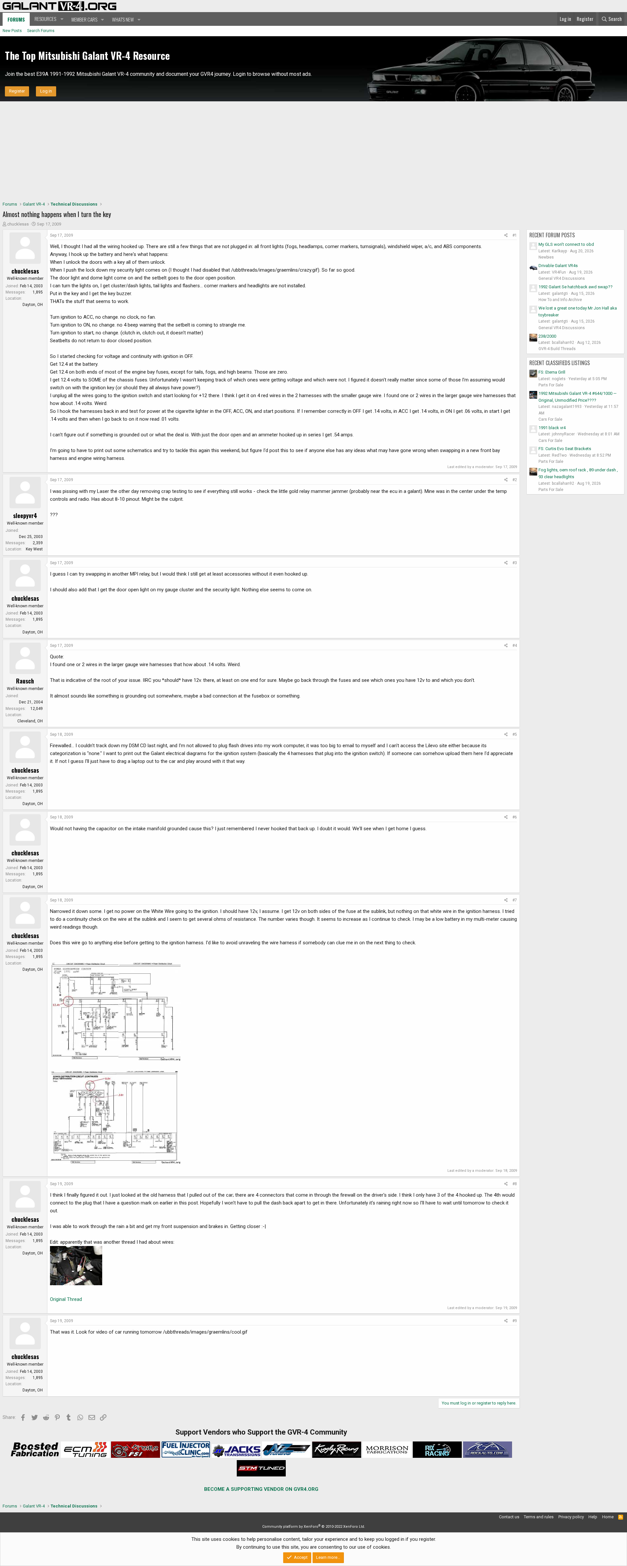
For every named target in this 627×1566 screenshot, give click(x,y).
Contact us (509, 1516)
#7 (514, 900)
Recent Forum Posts (552, 235)
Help (592, 1516)
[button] (48, 19)
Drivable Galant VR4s (558, 265)
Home (608, 1516)
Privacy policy (571, 1516)
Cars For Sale (550, 419)
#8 (514, 1184)
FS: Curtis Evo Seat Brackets (565, 448)
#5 (514, 734)
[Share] (506, 235)
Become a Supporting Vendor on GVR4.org (261, 1489)
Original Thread (66, 1299)
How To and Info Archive (560, 299)
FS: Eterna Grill (552, 372)
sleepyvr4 (25, 515)
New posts (12, 30)
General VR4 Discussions (562, 278)
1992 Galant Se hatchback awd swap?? (576, 286)
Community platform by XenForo (313, 1526)
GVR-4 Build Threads (557, 348)
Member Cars (84, 19)
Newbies (546, 257)
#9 (514, 1321)
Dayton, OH (33, 304)
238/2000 (547, 336)
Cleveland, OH (30, 721)
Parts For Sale (551, 385)
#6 (514, 817)
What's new (123, 19)
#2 (514, 480)
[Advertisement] (313, 150)
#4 (514, 645)
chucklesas (18, 224)
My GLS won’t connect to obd (566, 244)
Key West (34, 549)
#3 (514, 563)
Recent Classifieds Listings (559, 363)
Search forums (41, 30)
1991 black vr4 (552, 427)
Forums (16, 19)
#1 (514, 235)
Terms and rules (539, 1516)
